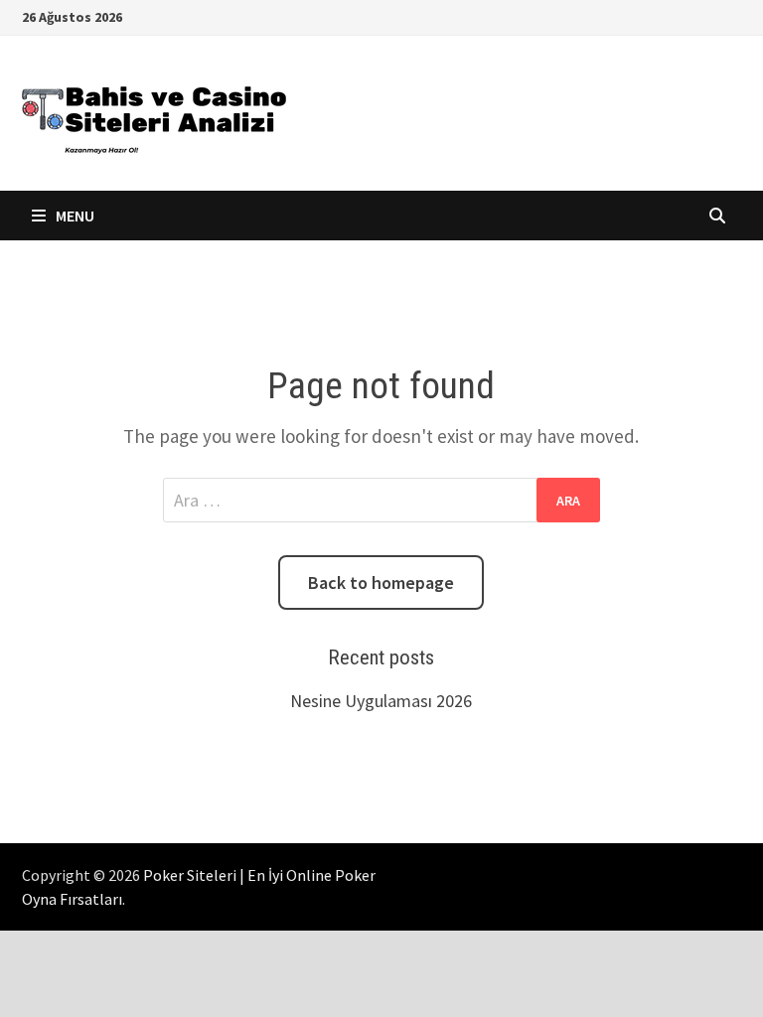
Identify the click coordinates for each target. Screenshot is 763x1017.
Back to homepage (381, 582)
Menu (73, 215)
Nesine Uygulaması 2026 (381, 700)
